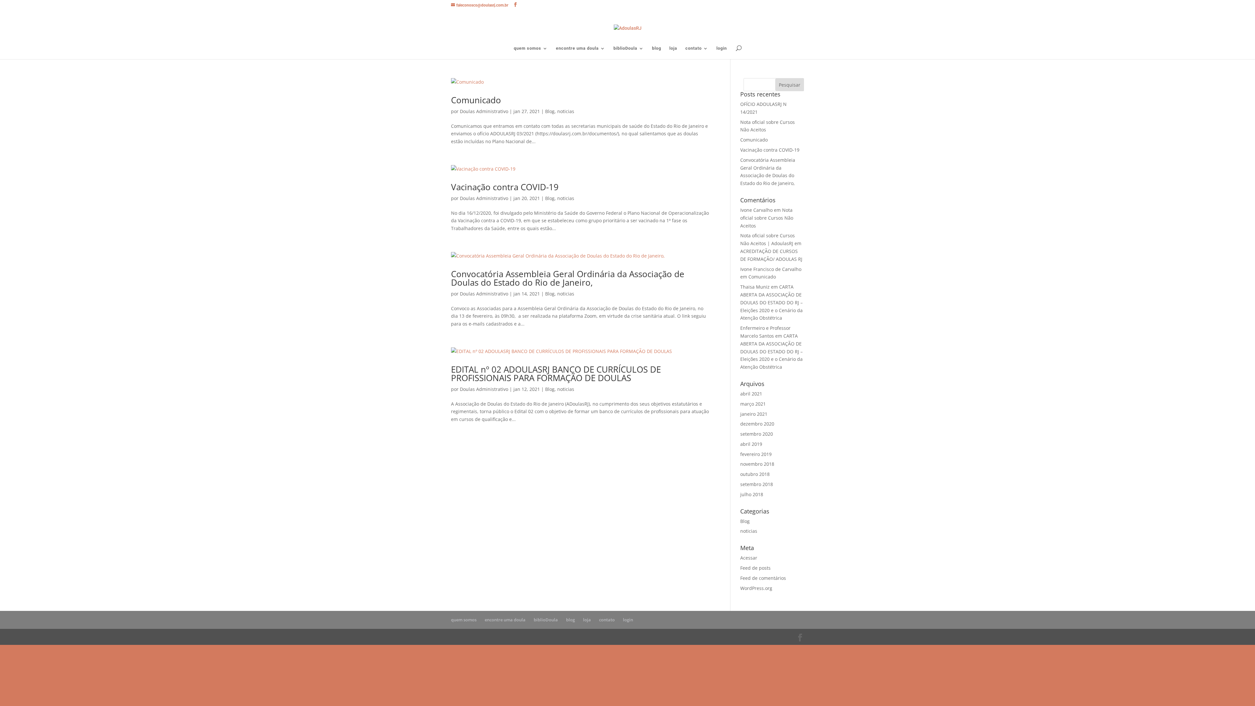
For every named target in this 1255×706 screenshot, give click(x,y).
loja (673, 48)
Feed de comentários (763, 578)
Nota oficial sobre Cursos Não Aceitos (766, 218)
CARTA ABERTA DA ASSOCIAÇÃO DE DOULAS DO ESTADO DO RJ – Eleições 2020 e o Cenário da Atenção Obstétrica (771, 302)
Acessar (748, 558)
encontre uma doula (577, 48)
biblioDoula (625, 48)
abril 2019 (751, 444)
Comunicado (476, 100)
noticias (565, 111)
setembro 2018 (756, 484)
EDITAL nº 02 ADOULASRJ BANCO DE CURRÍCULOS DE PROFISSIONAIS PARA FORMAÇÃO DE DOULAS (556, 373)
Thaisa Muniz (755, 287)
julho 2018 (751, 494)
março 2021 (753, 404)
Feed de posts (755, 568)
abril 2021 (751, 394)
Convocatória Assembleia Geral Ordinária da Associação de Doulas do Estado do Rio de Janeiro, (567, 278)
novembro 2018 (757, 464)
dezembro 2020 (757, 424)
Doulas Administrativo (484, 111)
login (721, 48)
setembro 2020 (756, 434)
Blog (550, 111)
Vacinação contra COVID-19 (505, 187)
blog (656, 48)
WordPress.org (756, 588)
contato (693, 48)
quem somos (527, 48)
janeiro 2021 (753, 414)
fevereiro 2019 (756, 454)
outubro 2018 (755, 474)
